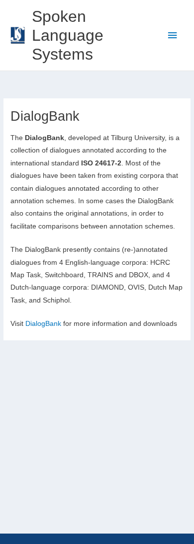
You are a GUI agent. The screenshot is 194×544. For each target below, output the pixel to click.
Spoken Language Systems (67, 35)
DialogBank (43, 323)
